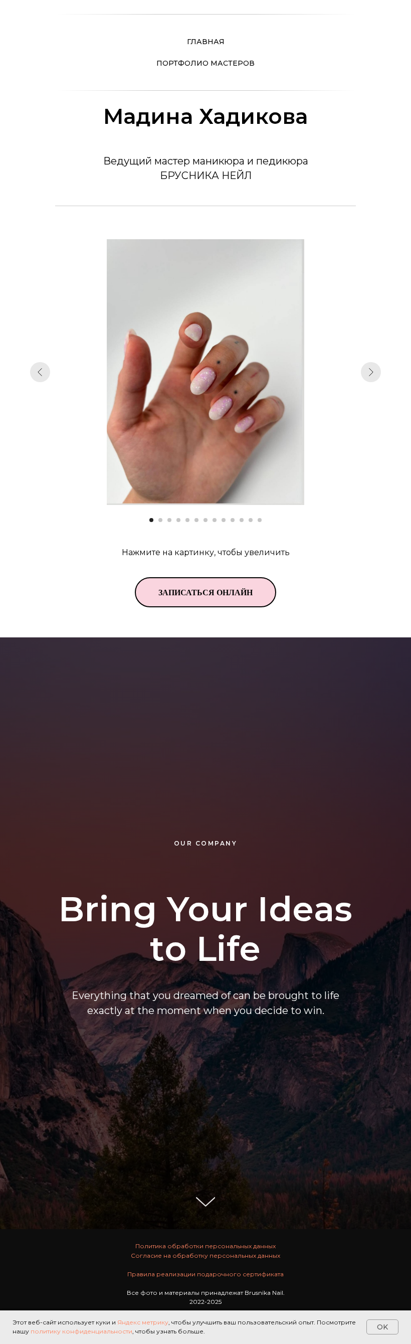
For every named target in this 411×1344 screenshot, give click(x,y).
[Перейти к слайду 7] (205, 520)
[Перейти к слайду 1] (151, 520)
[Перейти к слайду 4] (178, 520)
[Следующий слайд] (371, 372)
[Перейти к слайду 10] (233, 520)
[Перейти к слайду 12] (251, 520)
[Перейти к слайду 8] (215, 520)
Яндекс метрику (142, 1322)
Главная (206, 41)
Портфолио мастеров (205, 63)
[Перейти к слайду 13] (260, 520)
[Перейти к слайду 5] (187, 520)
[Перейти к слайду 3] (169, 520)
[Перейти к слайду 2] (160, 520)
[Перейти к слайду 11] (242, 520)
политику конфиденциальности (81, 1331)
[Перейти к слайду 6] (196, 520)
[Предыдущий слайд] (40, 372)
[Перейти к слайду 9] (224, 520)
